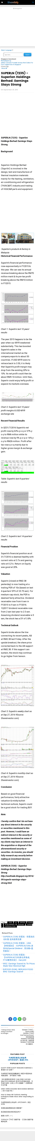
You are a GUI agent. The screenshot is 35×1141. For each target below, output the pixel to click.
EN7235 (22, 922)
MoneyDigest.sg (6, 61)
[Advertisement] (17, 28)
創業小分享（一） (7, 1116)
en (16, 922)
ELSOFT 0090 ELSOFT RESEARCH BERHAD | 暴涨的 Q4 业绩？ (16, 1069)
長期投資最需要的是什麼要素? (11, 1108)
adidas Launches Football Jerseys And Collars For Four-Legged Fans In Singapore (17, 64)
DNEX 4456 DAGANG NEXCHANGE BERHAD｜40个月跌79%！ (17, 1090)
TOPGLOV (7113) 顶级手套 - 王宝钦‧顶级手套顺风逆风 (17, 1120)
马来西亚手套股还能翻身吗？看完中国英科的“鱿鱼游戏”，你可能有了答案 (16, 1074)
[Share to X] (15, 1019)
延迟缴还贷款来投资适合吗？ (11, 1112)
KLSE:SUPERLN (9, 924)
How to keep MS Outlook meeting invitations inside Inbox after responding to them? (17, 1096)
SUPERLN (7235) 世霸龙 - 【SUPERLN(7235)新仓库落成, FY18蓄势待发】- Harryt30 (16, 957)
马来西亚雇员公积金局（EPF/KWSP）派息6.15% (17, 1058)
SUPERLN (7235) (10, 926)
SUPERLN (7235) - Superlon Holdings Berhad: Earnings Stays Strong (15, 79)
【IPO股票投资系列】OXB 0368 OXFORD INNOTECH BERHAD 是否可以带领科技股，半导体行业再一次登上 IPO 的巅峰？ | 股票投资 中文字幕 (17, 1082)
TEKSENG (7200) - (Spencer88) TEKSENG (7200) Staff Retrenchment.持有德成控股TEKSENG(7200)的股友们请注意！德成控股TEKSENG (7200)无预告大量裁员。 (27, 1037)
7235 (10, 922)
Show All (4, 68)
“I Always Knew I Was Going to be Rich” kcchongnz (8, 1031)
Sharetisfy (12, 2)
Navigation (18, 8)
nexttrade (21, 924)
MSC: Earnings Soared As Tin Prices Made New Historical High (19, 965)
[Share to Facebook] (10, 1019)
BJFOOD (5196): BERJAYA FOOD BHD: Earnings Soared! (18, 970)
